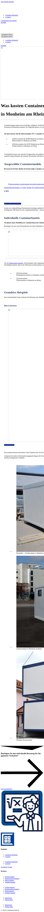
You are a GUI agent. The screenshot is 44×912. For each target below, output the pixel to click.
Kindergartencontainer (16, 263)
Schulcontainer (10, 877)
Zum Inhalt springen (7, 2)
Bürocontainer (9, 880)
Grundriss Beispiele (11, 15)
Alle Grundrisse (9, 445)
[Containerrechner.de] (20, 12)
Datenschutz (9, 900)
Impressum (8, 898)
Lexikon (8, 17)
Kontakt (3, 22)
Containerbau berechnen (9, 21)
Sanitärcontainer (10, 882)
